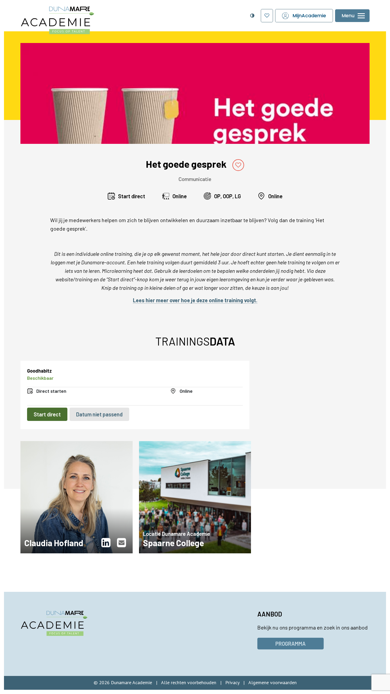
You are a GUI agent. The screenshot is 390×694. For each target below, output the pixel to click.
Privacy (232, 682)
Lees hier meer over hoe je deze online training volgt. (195, 300)
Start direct (47, 414)
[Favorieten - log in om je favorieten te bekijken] (267, 15)
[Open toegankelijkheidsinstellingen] (252, 15)
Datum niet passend (99, 414)
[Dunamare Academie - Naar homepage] (69, 17)
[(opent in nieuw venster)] (107, 543)
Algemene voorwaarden (272, 682)
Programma (290, 643)
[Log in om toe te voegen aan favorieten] (238, 165)
